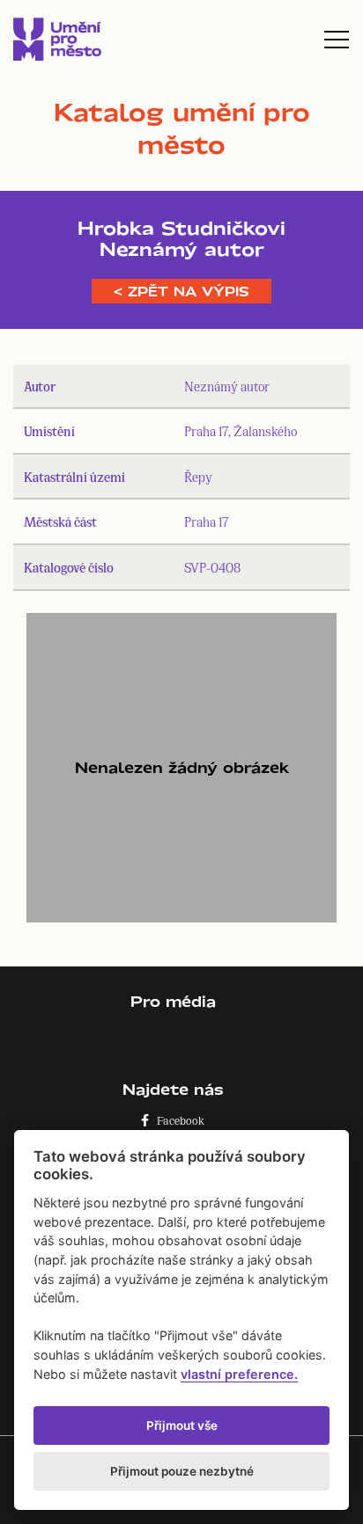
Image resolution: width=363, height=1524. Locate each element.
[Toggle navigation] (336, 39)
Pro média (173, 1001)
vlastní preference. (239, 1374)
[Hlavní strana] (57, 39)
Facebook (176, 1119)
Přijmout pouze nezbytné (182, 1471)
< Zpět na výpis (181, 291)
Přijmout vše (182, 1425)
